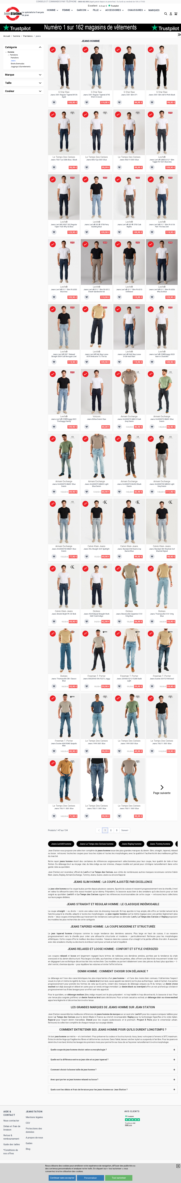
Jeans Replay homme (131, 844)
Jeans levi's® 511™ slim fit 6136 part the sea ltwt (162, 226)
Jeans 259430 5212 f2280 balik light (129, 680)
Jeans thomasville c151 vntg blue (162, 615)
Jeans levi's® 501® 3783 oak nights (129, 226)
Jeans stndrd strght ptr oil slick (64, 614)
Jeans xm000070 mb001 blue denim (162, 420)
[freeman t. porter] (105, 632)
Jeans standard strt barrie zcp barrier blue (129, 550)
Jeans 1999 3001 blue (96, 744)
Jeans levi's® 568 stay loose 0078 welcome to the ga (96, 355)
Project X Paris (144, 1020)
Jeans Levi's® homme (61, 844)
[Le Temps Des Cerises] (72, 113)
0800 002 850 (83, 2)
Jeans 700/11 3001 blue (161, 744)
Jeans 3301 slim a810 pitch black (162, 95)
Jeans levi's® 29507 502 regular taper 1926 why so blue (64, 226)
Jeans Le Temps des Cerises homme (96, 844)
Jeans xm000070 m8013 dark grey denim (129, 420)
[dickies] (105, 567)
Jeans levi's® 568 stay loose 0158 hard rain (129, 355)
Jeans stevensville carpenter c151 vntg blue (129, 615)
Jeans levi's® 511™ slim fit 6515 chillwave (129, 291)
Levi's (86, 872)
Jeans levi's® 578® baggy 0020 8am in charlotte (162, 355)
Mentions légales (34, 1117)
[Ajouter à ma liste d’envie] (54, 102)
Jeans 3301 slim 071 (129, 95)
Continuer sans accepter (62, 1177)
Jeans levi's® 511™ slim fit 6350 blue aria (64, 291)
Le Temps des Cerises (102, 872)
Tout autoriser (119, 1177)
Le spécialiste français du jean (33, 13)
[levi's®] (170, 113)
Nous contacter (11, 1120)
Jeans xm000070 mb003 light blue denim (96, 485)
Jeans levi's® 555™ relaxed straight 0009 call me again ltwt (64, 355)
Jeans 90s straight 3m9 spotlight (96, 549)
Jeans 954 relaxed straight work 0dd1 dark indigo (96, 615)
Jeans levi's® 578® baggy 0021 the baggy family (64, 420)
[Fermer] (178, 1166)
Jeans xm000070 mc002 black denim (129, 485)
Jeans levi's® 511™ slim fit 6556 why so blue (162, 291)
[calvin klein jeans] (105, 502)
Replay (164, 917)
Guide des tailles (11, 1144)
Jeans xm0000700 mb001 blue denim (64, 550)
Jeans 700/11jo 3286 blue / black (64, 160)
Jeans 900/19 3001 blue (129, 160)
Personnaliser (90, 1178)
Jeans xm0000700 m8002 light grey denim (161, 485)
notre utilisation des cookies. (70, 1171)
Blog (28, 1149)
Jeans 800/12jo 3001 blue (96, 160)
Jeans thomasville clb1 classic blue (63, 680)
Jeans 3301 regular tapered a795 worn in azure (96, 96)
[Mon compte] (171, 13)
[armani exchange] (138, 372)
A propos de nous (34, 1137)
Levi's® (70, 894)
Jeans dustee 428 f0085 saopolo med (64, 745)
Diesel (89, 1020)
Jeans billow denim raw (96, 419)
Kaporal (51, 1020)
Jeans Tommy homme (160, 844)
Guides (29, 1143)
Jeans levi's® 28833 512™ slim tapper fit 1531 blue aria (161, 161)
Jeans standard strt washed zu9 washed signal (162, 550)
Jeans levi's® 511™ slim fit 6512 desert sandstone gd (97, 291)
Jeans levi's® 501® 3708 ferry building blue (96, 226)
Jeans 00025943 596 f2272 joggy (96, 679)
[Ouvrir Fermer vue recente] (179, 34)
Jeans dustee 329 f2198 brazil (162, 679)
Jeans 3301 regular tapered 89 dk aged (63, 96)
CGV (28, 1123)
